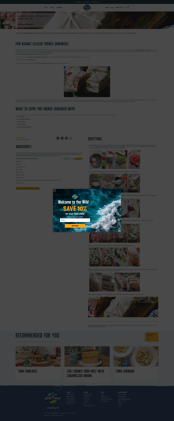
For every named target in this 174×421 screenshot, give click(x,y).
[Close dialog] (54, 190)
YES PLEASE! (75, 226)
